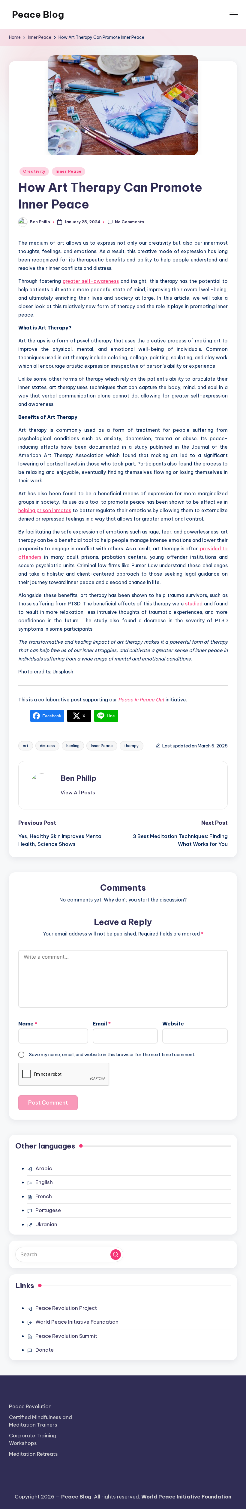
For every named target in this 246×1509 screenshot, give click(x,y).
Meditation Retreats (33, 1454)
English (44, 1182)
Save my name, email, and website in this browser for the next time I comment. (112, 1054)
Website (173, 1023)
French (43, 1196)
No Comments (129, 221)
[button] (78, 793)
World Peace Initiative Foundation (76, 1322)
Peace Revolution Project (66, 1308)
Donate (44, 1350)
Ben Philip (78, 778)
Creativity (34, 171)
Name (27, 1023)
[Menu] (233, 14)
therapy (131, 745)
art (25, 745)
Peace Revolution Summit (66, 1336)
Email (102, 1023)
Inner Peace (69, 171)
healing (73, 745)
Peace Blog (38, 14)
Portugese (48, 1210)
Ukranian (46, 1224)
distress (47, 745)
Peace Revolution (30, 1406)
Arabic (43, 1168)
